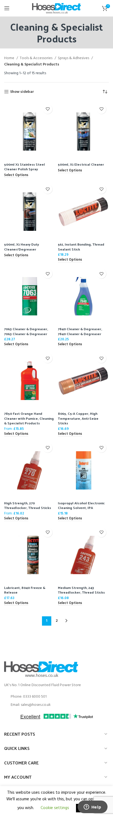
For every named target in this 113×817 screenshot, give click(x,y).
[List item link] (56, 697)
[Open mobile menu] (6, 8)
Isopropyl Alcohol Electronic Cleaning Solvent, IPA (81, 505)
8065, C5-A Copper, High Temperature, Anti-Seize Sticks (78, 418)
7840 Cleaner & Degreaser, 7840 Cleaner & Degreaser (80, 331)
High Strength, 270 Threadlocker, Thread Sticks (27, 505)
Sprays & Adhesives (74, 58)
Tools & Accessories (36, 58)
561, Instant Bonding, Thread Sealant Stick (81, 246)
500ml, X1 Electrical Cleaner (81, 164)
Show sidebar (22, 92)
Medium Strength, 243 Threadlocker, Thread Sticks (81, 590)
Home (9, 58)
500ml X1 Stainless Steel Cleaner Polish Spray (24, 166)
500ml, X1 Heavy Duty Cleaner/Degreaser (21, 246)
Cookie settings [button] (55, 808)
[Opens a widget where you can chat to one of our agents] (92, 807)
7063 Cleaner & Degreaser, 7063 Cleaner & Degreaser (26, 331)
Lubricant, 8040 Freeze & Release (24, 590)
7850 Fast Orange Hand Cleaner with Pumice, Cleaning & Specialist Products (29, 418)
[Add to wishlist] (47, 109)
